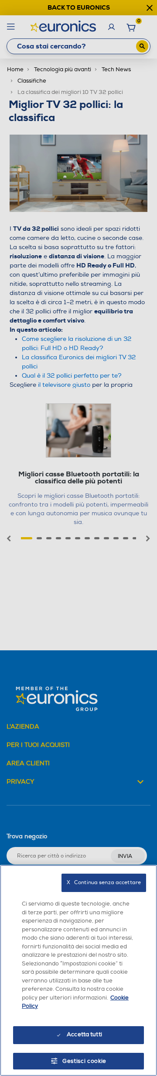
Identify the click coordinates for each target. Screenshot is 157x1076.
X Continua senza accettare (104, 882)
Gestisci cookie (84, 1061)
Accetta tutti (84, 1034)
